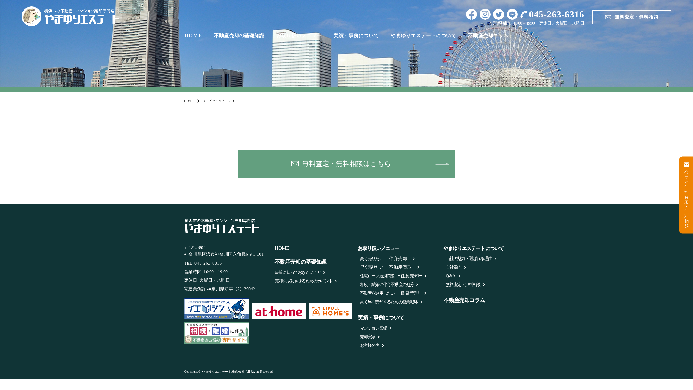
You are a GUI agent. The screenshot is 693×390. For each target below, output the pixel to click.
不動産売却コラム (488, 35)
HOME (193, 35)
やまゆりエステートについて (423, 35)
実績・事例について (356, 35)
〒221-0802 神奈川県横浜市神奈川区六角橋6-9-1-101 (224, 251)
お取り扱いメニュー (299, 35)
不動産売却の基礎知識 (239, 35)
